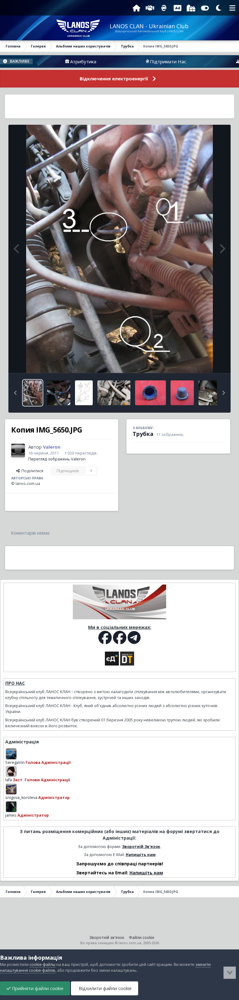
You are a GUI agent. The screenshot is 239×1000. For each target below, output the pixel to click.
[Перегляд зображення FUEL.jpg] (84, 392)
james (10, 815)
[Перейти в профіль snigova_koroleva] (11, 789)
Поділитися (31, 470)
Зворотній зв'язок (106, 937)
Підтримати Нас (144, 61)
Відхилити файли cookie (104, 988)
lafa (8, 780)
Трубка (143, 433)
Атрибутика (59, 61)
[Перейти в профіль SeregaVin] (11, 754)
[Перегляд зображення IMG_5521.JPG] (114, 392)
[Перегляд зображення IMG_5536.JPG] (150, 392)
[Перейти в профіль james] (11, 806)
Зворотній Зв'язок (141, 846)
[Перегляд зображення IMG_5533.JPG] (215, 392)
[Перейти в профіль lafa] (11, 771)
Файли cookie (141, 937)
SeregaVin (15, 762)
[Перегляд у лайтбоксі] (119, 249)
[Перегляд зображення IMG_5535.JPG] (182, 392)
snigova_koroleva (21, 797)
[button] (15, 393)
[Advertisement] (119, 106)
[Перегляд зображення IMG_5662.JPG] (58, 392)
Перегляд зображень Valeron (57, 459)
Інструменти (204, 361)
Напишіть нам (141, 854)
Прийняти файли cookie (37, 988)
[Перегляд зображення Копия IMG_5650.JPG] (32, 392)
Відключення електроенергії (114, 79)
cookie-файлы (42, 964)
